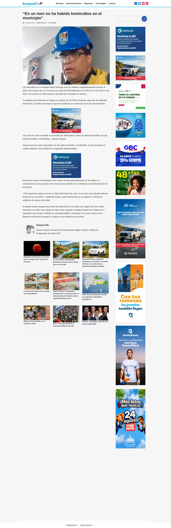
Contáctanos (71, 525)
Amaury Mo (30, 23)
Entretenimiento (73, 3)
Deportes (88, 3)
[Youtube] (143, 3)
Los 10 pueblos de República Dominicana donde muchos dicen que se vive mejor (65, 262)
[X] (139, 3)
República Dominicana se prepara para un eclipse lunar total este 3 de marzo (36, 259)
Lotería (112, 3)
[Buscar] (144, 19)
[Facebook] (135, 3)
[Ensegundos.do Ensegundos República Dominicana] (32, 3)
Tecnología (100, 3)
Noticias (60, 3)
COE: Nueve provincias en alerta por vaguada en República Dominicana (94, 297)
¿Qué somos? (86, 525)
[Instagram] (147, 3)
